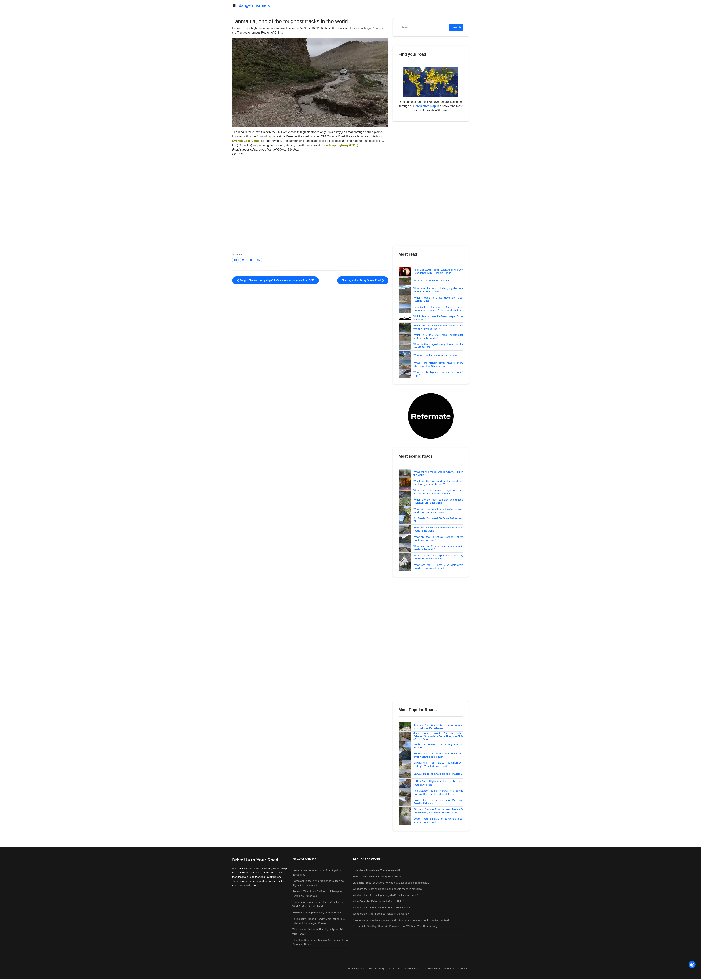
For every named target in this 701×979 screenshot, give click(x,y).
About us (449, 968)
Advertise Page (376, 968)
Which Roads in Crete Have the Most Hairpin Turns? (438, 299)
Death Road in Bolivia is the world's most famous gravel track (438, 820)
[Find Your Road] (430, 81)
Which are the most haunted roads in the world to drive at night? (438, 327)
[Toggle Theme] (692, 964)
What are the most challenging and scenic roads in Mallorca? (388, 888)
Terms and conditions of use (405, 968)
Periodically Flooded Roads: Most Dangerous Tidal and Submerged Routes (438, 308)
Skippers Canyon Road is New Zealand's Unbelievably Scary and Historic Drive (438, 811)
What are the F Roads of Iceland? (433, 280)
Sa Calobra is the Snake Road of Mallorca (437, 773)
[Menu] (235, 5)
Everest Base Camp (246, 140)
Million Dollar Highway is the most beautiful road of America (438, 783)
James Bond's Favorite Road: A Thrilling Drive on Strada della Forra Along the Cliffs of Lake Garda (438, 736)
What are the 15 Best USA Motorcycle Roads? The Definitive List (438, 566)
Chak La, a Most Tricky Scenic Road (361, 280)
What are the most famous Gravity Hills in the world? (438, 473)
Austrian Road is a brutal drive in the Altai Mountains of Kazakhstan (438, 727)
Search (456, 27)
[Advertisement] (310, 317)
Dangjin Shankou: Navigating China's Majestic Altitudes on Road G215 (276, 280)
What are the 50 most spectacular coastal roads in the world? (438, 529)
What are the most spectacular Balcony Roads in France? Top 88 (438, 557)
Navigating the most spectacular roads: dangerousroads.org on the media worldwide (401, 919)
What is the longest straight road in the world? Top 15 (438, 346)
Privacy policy (356, 968)
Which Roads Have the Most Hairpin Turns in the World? (438, 318)
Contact (462, 968)
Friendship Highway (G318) (339, 145)
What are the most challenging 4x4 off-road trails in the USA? (438, 290)
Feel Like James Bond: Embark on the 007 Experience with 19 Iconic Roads (438, 271)
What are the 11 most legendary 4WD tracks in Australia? (386, 895)
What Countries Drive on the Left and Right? (378, 901)
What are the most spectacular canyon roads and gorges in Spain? (438, 510)
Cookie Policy (432, 968)
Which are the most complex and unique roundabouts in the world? (438, 501)
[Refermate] (431, 415)
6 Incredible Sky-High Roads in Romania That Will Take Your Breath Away (395, 926)
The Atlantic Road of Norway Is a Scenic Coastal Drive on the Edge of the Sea (438, 792)
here (276, 876)
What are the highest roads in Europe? (435, 354)
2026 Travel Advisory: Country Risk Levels (377, 876)
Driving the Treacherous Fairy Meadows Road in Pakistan (438, 802)
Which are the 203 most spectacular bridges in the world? (438, 336)
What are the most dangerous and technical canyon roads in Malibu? (438, 492)
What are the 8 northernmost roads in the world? (381, 913)
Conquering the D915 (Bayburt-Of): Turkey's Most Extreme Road (438, 764)
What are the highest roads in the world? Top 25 (438, 374)
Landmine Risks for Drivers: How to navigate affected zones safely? (392, 882)
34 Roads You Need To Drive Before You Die (438, 520)
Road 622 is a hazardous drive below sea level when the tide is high (438, 755)
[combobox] (424, 27)
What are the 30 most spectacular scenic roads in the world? (438, 548)
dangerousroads (254, 5)
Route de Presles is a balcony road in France (438, 746)
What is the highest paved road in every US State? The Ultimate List (438, 364)
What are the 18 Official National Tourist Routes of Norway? (438, 538)
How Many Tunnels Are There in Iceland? (376, 870)
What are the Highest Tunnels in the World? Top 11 (382, 907)
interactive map (425, 106)
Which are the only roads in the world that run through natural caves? (438, 483)
